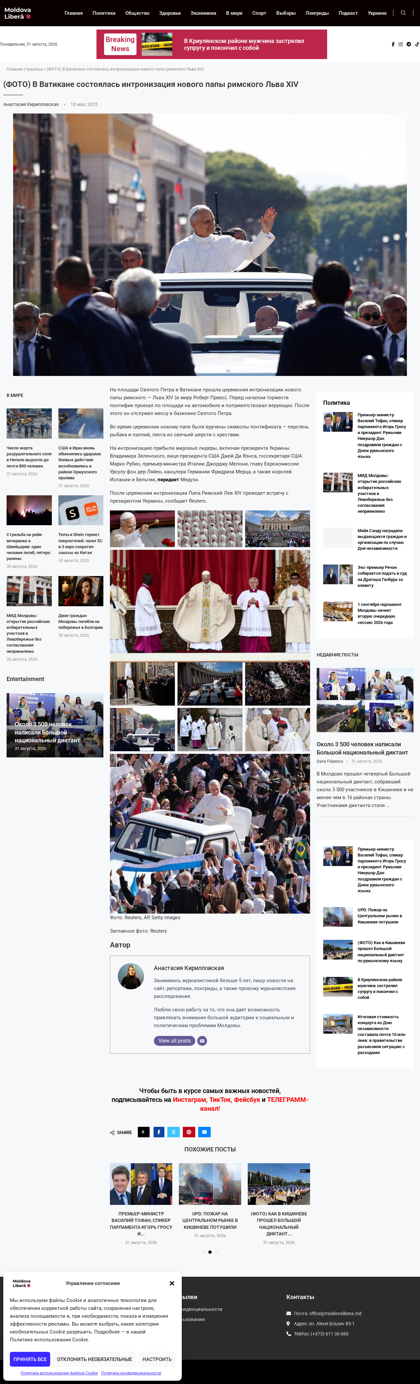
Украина (377, 13)
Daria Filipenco (330, 761)
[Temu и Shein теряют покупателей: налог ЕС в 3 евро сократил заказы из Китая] (81, 510)
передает (168, 480)
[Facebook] (393, 44)
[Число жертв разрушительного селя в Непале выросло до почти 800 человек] (29, 423)
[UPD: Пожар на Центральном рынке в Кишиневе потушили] (141, 1184)
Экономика (203, 13)
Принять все (30, 1359)
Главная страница (25, 69)
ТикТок (220, 1100)
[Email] (202, 1041)
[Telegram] (408, 44)
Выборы (286, 13)
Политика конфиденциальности (131, 1373)
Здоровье (170, 13)
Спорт (259, 13)
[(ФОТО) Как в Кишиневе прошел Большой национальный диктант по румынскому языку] (210, 1184)
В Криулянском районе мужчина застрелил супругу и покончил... (279, 1220)
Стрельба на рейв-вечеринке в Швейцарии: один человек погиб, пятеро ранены (28, 546)
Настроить (157, 1359)
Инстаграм (189, 1100)
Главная (74, 13)
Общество (137, 13)
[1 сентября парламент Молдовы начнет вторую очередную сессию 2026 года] (338, 611)
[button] (172, 1283)
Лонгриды (317, 13)
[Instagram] (400, 44)
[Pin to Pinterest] (189, 1132)
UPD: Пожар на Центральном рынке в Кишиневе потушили (141, 1220)
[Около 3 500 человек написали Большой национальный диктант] (365, 700)
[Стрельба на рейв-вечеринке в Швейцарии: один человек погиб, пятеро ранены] (29, 510)
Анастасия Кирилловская (31, 104)
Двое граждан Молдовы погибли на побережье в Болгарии (80, 621)
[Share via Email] (204, 1132)
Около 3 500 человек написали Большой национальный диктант (47, 732)
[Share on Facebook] (159, 1132)
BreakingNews (120, 44)
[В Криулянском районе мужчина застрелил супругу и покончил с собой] (279, 1184)
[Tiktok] (417, 44)
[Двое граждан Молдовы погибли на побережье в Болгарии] (81, 591)
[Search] (403, 13)
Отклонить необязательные (94, 1359)
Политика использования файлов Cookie (59, 1373)
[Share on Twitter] (173, 1132)
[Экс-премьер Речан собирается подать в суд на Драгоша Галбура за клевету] (338, 574)
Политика (104, 13)
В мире (234, 13)
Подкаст (348, 13)
